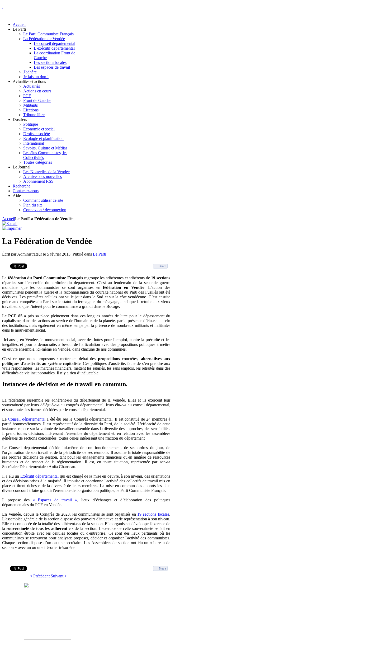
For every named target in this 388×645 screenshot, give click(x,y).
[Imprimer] (12, 228)
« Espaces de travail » (55, 500)
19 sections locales (153, 514)
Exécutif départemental (39, 476)
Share (162, 266)
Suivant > (59, 576)
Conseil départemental (26, 419)
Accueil (8, 218)
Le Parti (99, 254)
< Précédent (40, 576)
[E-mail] (9, 223)
